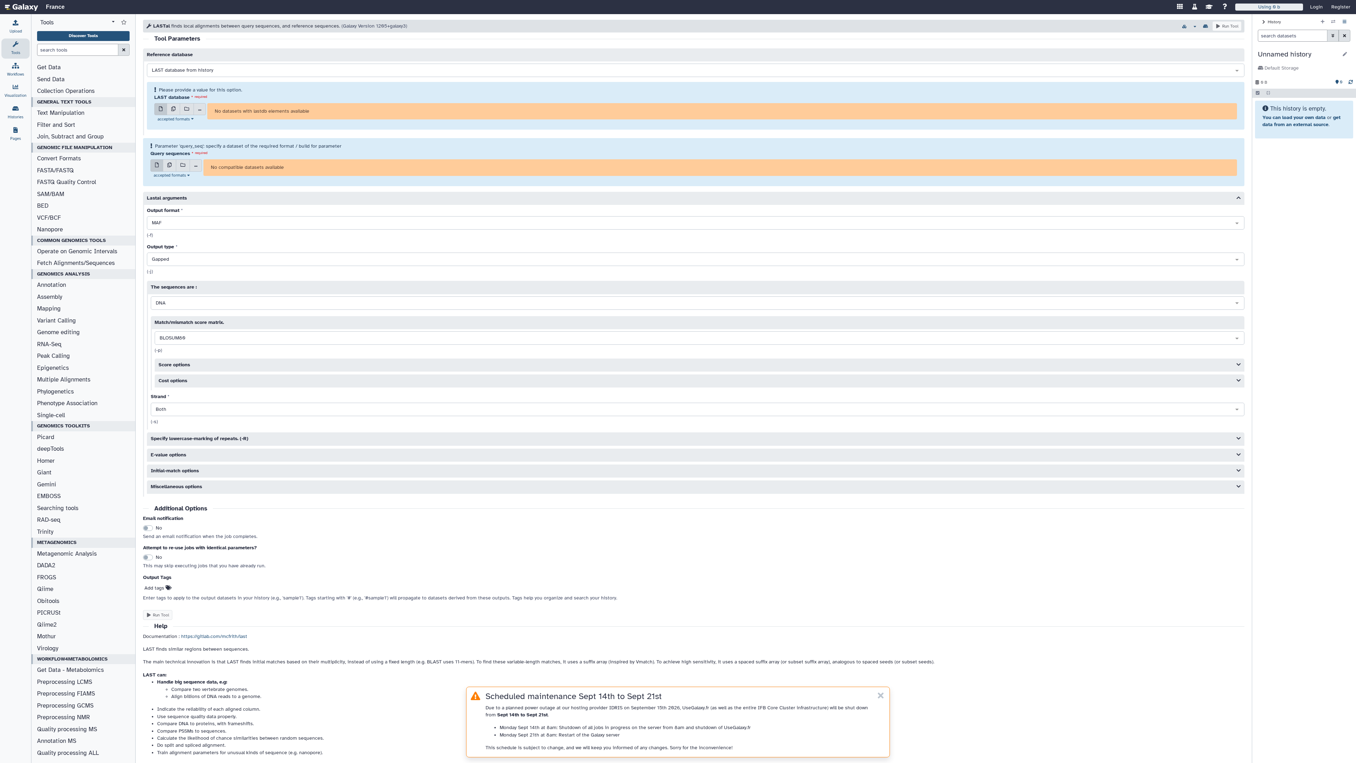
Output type (160, 247)
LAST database (172, 97)
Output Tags (157, 577)
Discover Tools (83, 35)
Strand (158, 397)
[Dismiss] (881, 696)
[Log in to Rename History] (1344, 54)
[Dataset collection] (187, 109)
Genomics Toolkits (63, 426)
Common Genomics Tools (71, 240)
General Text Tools (64, 102)
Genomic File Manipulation (74, 147)
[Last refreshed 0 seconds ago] (1350, 82)
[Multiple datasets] (173, 109)
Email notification (163, 518)
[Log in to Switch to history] (1333, 22)
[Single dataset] (160, 109)
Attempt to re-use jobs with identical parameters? (200, 548)
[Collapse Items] (1268, 93)
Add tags (155, 588)
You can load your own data (1294, 117)
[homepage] (21, 7)
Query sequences (170, 153)
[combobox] (695, 71)
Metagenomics (57, 542)
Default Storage (1281, 68)
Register (1340, 7)
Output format (163, 210)
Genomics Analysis (63, 274)
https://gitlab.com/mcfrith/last (214, 636)
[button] (1298, 54)
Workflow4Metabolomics (72, 659)
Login (1316, 7)
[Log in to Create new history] (1322, 22)
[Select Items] (1257, 93)
